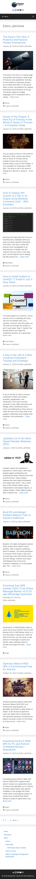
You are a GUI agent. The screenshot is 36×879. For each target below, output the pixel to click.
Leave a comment (12, 106)
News (7, 103)
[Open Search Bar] (33, 16)
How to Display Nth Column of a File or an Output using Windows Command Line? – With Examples (15, 198)
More (6, 838)
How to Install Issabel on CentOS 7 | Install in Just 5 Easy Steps (17, 279)
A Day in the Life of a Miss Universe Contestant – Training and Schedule (17, 358)
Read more (14, 97)
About (7, 841)
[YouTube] (20, 10)
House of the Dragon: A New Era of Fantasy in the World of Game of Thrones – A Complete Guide (18, 121)
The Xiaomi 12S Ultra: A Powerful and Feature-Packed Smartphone (16, 39)
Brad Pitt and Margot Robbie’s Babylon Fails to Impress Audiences (17, 515)
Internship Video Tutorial (16, 848)
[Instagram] (16, 10)
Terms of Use (10, 851)
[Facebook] (18, 10)
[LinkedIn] (13, 10)
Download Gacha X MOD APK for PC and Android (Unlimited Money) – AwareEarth (17, 745)
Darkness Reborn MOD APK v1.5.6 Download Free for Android (17, 666)
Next (15, 820)
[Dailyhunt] (23, 10)
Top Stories (9, 341)
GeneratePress (29, 876)
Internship (9, 844)
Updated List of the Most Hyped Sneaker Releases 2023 (17, 441)
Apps (7, 653)
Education (9, 263)
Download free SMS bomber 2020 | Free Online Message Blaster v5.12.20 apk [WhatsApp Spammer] (18, 590)
